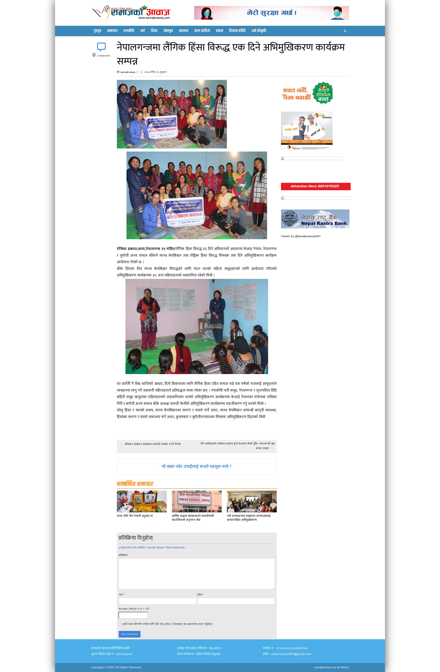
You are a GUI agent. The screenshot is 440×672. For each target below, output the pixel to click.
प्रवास (219, 31)
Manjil (345, 667)
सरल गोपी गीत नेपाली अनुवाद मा (135, 516)
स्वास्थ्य (183, 31)
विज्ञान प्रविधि (237, 31)
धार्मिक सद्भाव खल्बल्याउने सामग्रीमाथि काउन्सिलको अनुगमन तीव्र (193, 518)
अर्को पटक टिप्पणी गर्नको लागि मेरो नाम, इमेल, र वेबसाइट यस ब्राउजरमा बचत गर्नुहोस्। (168, 624)
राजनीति (128, 31)
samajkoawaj (127, 72)
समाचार (112, 31)
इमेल (200, 595)
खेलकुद (168, 31)
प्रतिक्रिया (123, 555)
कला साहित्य (202, 31)
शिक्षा (154, 31)
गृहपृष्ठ (97, 31)
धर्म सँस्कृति (259, 31)
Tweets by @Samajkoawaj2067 (301, 236)
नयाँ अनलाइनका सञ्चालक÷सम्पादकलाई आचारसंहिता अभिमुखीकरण (249, 518)
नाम (122, 595)
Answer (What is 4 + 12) (134, 609)
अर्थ (142, 31)
